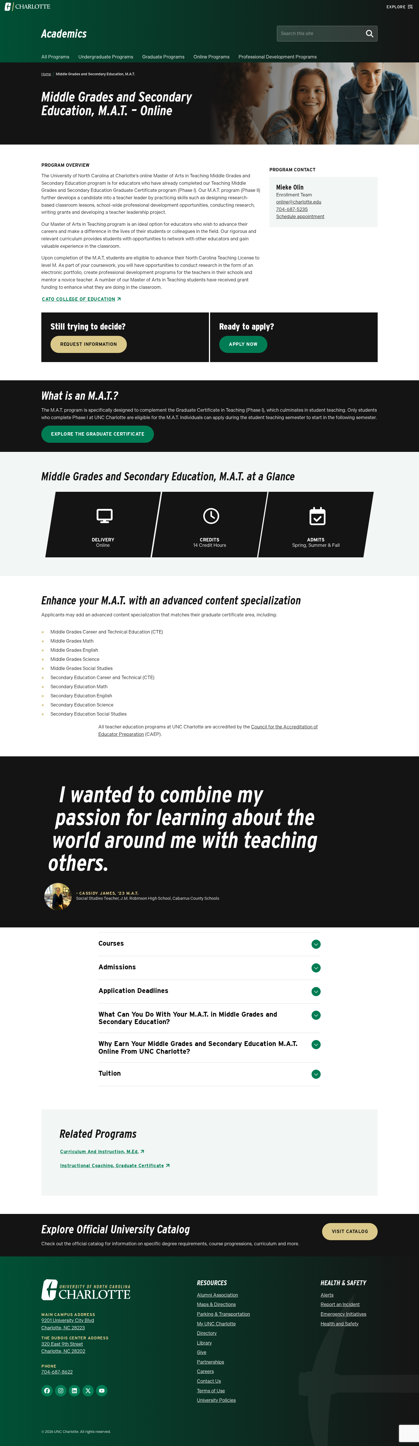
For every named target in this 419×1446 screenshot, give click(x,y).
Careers (205, 1371)
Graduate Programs (163, 57)
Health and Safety (340, 1324)
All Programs (55, 57)
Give (201, 1352)
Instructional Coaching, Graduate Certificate (112, 1165)
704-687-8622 (57, 1372)
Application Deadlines (133, 990)
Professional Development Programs (278, 57)
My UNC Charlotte (216, 1324)
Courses (111, 943)
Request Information (88, 344)
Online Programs (211, 57)
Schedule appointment (300, 216)
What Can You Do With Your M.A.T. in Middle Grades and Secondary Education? (187, 1018)
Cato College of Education (78, 299)
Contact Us (209, 1381)
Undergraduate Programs (105, 57)
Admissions (117, 967)
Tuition (109, 1073)
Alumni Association (217, 1295)
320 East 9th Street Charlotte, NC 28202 (63, 1347)
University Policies (216, 1400)
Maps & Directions (216, 1304)
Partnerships (210, 1362)
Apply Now (243, 344)
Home (46, 74)
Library (204, 1343)
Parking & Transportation (223, 1314)
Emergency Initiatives (343, 1314)
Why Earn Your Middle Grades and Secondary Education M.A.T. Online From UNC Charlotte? (198, 1047)
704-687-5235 (292, 209)
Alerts (327, 1295)
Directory (207, 1333)
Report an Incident (340, 1304)
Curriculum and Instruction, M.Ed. (99, 1151)
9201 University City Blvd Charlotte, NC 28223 (67, 1324)
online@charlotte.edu (298, 202)
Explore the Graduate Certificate (97, 434)
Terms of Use (211, 1391)
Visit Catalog (350, 1231)
